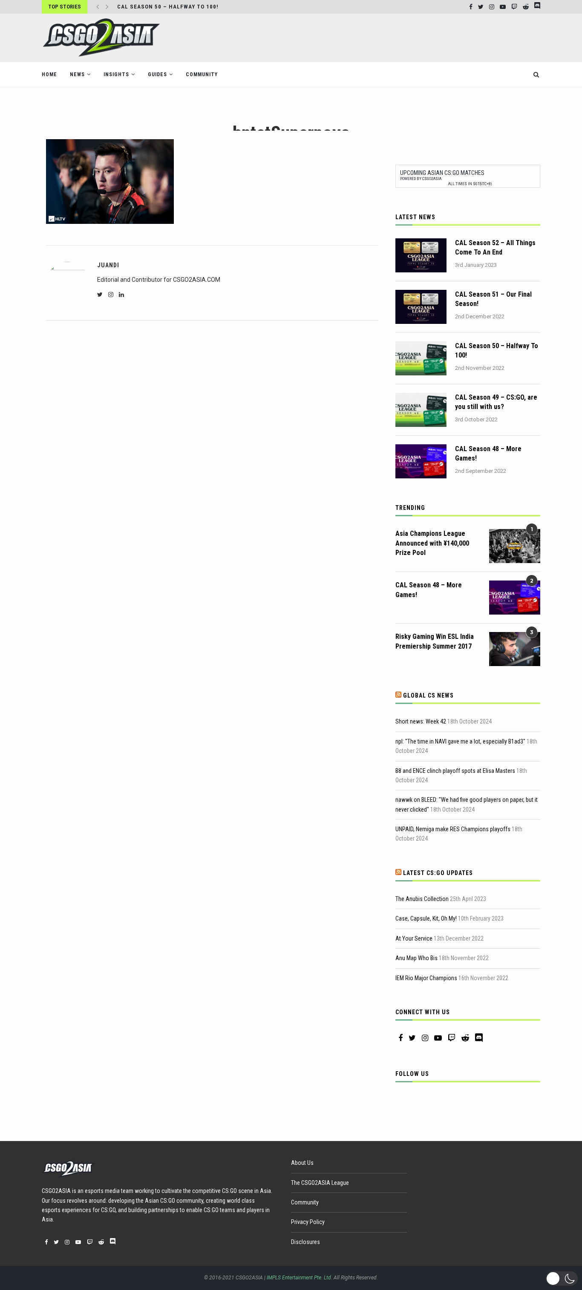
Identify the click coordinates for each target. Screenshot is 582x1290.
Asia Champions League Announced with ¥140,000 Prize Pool (432, 543)
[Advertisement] (385, 37)
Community (202, 74)
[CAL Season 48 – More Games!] (421, 461)
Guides (157, 74)
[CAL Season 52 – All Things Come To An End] (421, 255)
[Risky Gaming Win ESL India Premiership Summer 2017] (514, 649)
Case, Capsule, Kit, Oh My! (426, 918)
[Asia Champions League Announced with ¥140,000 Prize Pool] (514, 546)
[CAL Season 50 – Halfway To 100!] (421, 358)
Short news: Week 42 (420, 721)
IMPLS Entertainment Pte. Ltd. (299, 1278)
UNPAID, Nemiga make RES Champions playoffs (452, 829)
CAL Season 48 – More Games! (488, 453)
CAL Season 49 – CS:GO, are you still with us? (496, 402)
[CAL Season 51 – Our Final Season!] (421, 307)
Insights (116, 74)
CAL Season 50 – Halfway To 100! (496, 350)
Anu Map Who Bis (416, 958)
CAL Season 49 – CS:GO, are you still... (177, 7)
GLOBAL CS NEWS (428, 695)
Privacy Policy (308, 1221)
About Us (302, 1162)
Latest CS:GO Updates (438, 873)
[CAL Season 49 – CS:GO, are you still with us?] (421, 410)
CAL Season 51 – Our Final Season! (493, 299)
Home (49, 74)
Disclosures (305, 1242)
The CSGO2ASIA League (320, 1182)
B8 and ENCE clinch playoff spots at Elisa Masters (455, 770)
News (77, 74)
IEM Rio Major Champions (426, 978)
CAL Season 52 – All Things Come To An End (495, 247)
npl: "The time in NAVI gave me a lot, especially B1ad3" (460, 741)
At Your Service (413, 938)
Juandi (108, 265)
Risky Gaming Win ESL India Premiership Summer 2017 (434, 641)
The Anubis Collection (422, 898)
